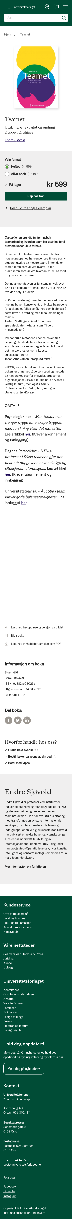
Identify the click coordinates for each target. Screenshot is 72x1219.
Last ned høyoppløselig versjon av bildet (37, 627)
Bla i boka (17, 635)
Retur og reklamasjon (17, 923)
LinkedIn (27, 720)
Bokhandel (10, 1012)
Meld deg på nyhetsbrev (24, 1069)
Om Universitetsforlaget (19, 994)
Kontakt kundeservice (17, 927)
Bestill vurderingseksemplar (30, 208)
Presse (7, 1021)
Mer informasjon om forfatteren (25, 866)
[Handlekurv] (56, 7)
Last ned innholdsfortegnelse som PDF (36, 644)
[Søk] (64, 18)
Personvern (38, 1213)
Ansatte (8, 999)
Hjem (7, 34)
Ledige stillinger (13, 1017)
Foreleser (9, 1008)
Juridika (8, 958)
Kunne (7, 963)
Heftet (22, 166)
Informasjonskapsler (16, 1213)
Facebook (8, 720)
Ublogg (8, 967)
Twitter (18, 720)
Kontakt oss (11, 990)
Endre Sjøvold (15, 140)
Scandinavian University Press (23, 954)
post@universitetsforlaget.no (22, 1164)
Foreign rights (12, 1030)
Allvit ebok (25, 174)
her (27, 434)
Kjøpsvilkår (10, 932)
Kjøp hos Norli (36, 196)
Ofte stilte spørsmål (16, 914)
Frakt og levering (14, 918)
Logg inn (47, 7)
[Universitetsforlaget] (21, 7)
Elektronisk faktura (15, 1026)
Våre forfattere (13, 1003)
